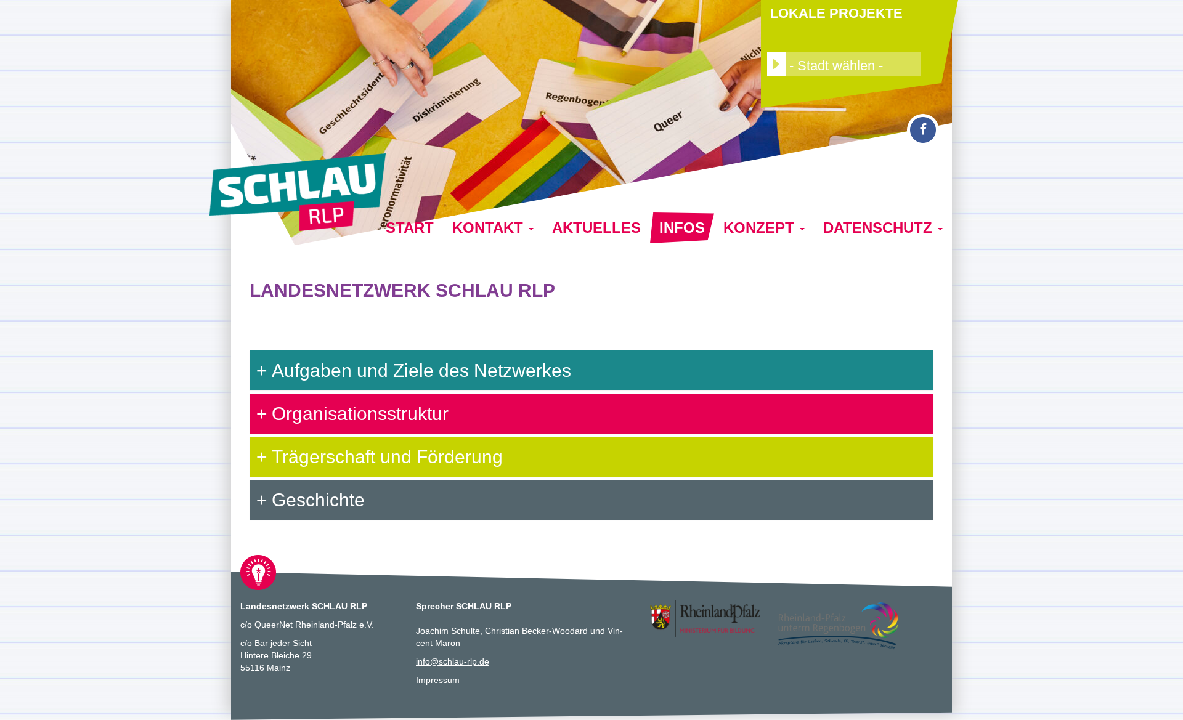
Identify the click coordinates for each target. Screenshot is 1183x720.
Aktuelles (596, 227)
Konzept (761, 227)
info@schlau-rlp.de (452, 661)
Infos (682, 227)
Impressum (438, 680)
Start (410, 227)
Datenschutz (880, 227)
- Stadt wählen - (834, 65)
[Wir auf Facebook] (923, 129)
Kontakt (489, 227)
